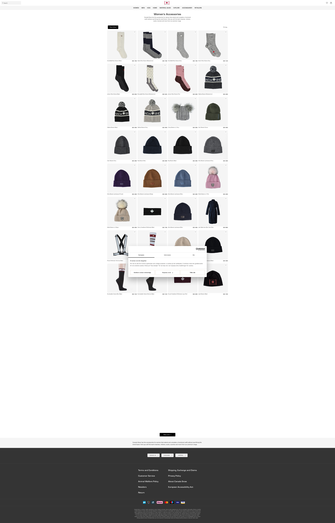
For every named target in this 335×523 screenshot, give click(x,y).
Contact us (153, 455)
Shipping (180, 455)
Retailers (198, 8)
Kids (148, 8)
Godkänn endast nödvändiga (142, 272)
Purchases (167, 455)
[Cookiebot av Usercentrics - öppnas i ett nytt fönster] (197, 249)
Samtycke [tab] (141, 255)
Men (143, 8)
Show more (167, 434)
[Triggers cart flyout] (331, 3)
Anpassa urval (166, 272)
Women (136, 8)
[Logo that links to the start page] (167, 3)
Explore (176, 8)
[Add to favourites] (135, 32)
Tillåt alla (192, 272)
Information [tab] (167, 255)
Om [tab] (194, 255)
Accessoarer (187, 8)
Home (155, 8)
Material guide (165, 8)
